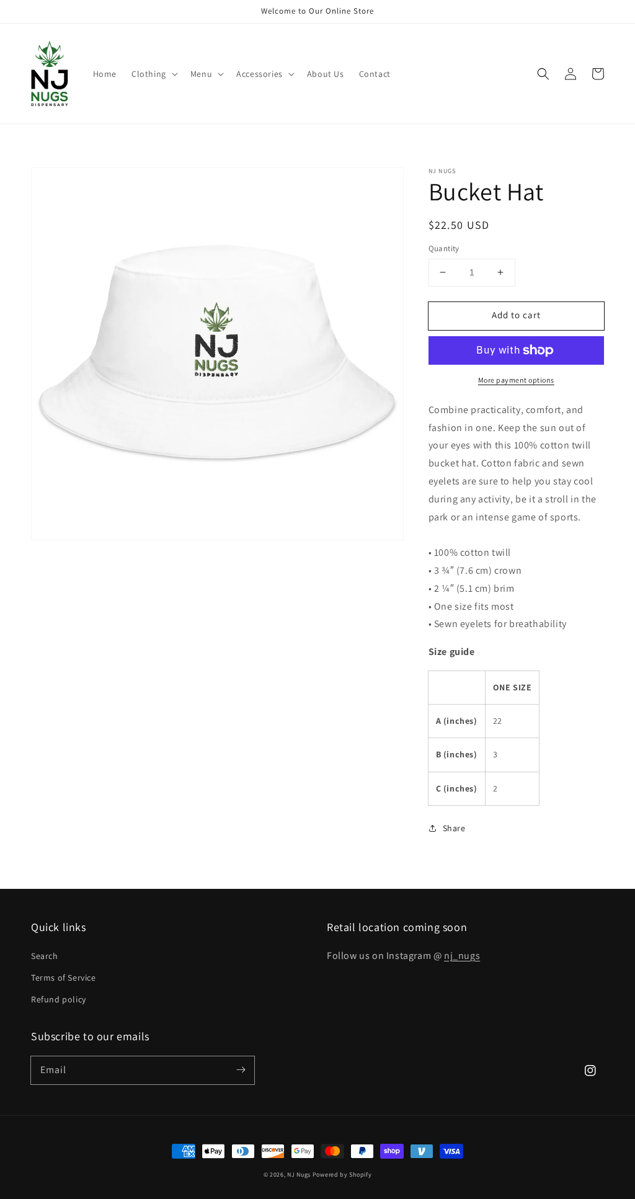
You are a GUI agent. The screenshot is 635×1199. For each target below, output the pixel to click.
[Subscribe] (240, 1070)
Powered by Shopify (342, 1174)
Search (44, 955)
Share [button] (454, 828)
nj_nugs (462, 955)
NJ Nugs (299, 1174)
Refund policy (58, 999)
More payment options (516, 380)
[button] (153, 74)
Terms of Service (63, 977)
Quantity (444, 248)
